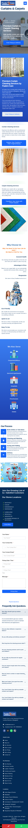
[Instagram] (7, 730)
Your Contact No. (7, 542)
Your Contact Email (8, 552)
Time (3, 573)
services (12, 131)
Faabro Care (17, 816)
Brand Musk (14, 821)
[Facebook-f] (4, 730)
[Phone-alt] (14, 730)
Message (5, 576)
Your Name (6, 534)
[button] (25, 3)
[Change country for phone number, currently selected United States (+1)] (4, 547)
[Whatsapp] (11, 730)
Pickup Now (14, 591)
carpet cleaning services (17, 92)
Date (3, 566)
